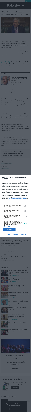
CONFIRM (9, 229)
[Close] (28, 177)
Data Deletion (7, 234)
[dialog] (15, 206)
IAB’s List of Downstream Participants (17, 198)
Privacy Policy (24, 234)
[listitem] (15, 203)
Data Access (15, 234)
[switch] (25, 206)
